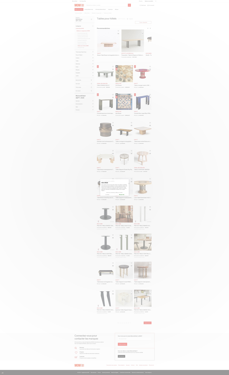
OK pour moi (121, 194)
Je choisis (107, 194)
